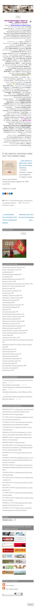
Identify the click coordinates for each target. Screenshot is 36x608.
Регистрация (19, 414)
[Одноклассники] (7, 193)
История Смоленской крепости (11, 314)
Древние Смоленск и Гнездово (11, 305)
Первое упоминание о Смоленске (12, 326)
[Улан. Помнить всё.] (20, 546)
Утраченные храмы (8, 363)
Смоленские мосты (8, 349)
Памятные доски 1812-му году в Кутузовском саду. (26, 217)
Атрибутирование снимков (10, 274)
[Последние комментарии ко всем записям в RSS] (4, 589)
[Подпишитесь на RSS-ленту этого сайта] (4, 585)
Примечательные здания (10, 328)
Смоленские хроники (8, 356)
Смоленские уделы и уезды (10, 354)
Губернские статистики (9, 300)
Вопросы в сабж (7, 288)
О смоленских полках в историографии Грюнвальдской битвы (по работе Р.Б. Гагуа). (17, 467)
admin (12, 205)
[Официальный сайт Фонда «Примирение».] (8, 557)
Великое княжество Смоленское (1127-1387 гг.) (16, 284)
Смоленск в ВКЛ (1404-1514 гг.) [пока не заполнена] (17, 340)
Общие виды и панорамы (10, 319)
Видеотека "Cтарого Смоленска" (12, 286)
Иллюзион (5, 309)
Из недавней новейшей (9, 307)
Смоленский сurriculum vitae (10, 358)
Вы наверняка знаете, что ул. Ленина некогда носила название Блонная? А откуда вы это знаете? (17, 460)
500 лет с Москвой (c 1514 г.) (10, 270)
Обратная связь (20, 442)
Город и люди (6, 293)
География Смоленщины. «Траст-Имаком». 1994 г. (17, 392)
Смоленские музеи (8, 351)
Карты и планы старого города (11, 316)
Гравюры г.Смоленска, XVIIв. (10, 295)
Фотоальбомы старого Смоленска (12, 365)
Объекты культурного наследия (12, 321)
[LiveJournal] (11, 193)
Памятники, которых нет (9, 323)
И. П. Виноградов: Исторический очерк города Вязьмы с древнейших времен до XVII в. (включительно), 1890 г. (17, 447)
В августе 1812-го (7, 281)
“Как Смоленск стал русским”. (11, 385)
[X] (5, 193)
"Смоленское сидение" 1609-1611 (12, 267)
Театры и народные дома (10, 361)
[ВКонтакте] (3, 193)
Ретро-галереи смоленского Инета (13, 333)
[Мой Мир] (9, 193)
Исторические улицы (16, 200)
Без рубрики (6, 277)
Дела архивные (7, 302)
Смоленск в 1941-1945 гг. (9, 337)
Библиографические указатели (12, 279)
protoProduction (7, 272)
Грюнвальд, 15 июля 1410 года (11, 298)
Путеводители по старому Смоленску (13, 330)
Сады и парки (6, 335)
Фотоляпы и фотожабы (9, 368)
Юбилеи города (7, 370)
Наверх (31, 604)
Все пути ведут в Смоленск (10, 291)
